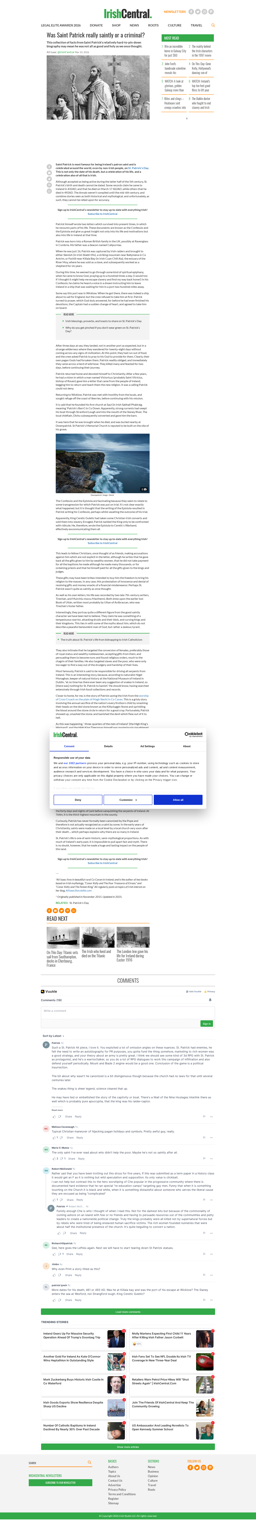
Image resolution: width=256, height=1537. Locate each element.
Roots (151, 1489)
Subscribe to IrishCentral (102, 213)
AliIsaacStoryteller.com (79, 890)
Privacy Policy (117, 1489)
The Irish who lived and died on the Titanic (96, 953)
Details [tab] (108, 746)
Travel (152, 1485)
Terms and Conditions (122, 1494)
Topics (112, 1471)
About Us (114, 1476)
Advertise (114, 1485)
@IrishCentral (65, 52)
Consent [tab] (69, 746)
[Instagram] (204, 11)
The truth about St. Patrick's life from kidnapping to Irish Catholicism (101, 639)
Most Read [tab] (171, 38)
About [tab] (187, 746)
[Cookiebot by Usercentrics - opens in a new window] (187, 734)
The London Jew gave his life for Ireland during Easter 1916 (132, 955)
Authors (113, 1467)
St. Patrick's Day (79, 902)
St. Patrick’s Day (138, 168)
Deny (78, 799)
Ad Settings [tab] (147, 746)
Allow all (178, 799)
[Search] (213, 26)
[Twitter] (198, 11)
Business (153, 1471)
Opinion (153, 1476)
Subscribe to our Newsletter (60, 1482)
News (151, 1467)
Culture (153, 1480)
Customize (126, 799)
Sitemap (113, 1503)
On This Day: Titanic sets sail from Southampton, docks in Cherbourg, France (62, 958)
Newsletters (175, 12)
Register (113, 1498)
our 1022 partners (75, 763)
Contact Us (115, 1480)
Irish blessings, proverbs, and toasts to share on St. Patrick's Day (103, 321)
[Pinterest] (211, 11)
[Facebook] (191, 11)
